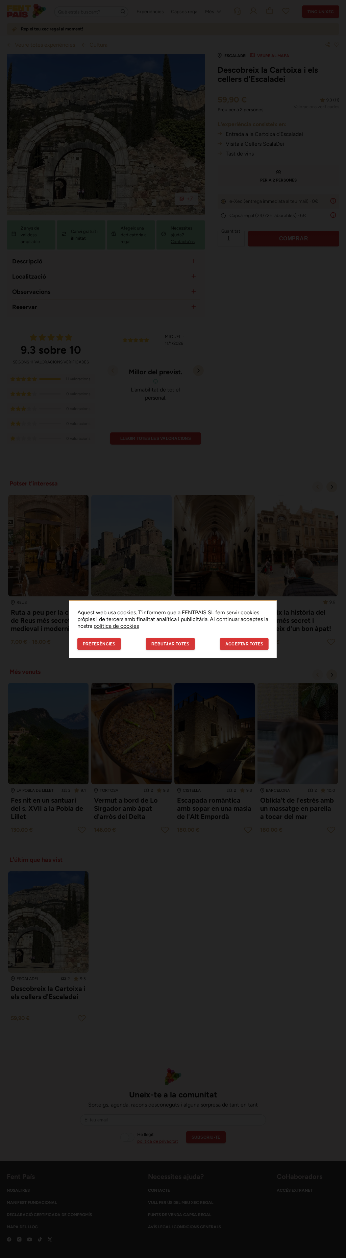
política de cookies (116, 625)
